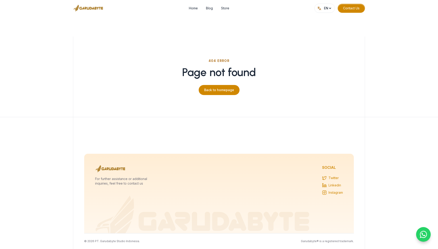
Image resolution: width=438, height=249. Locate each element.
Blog (209, 8)
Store (225, 8)
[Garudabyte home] (88, 8)
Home (193, 8)
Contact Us (351, 8)
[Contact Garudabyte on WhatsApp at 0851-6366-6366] (423, 234)
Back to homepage (219, 90)
